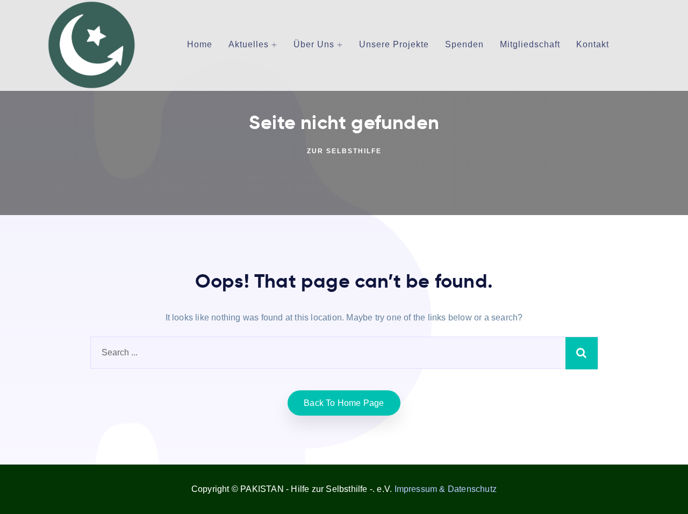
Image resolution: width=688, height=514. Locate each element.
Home (199, 44)
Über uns (313, 44)
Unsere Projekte (394, 44)
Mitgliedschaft (530, 44)
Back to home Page (344, 403)
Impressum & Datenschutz (446, 489)
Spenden (464, 44)
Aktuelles (248, 44)
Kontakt (592, 44)
